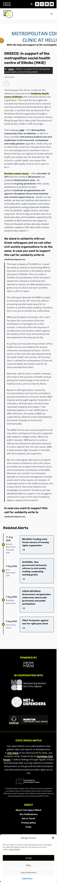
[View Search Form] (31, 4)
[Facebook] (47, 4)
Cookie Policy (27, 878)
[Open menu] (51, 14)
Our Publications (29, 814)
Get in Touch (28, 818)
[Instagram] (42, 4)
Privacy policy (28, 822)
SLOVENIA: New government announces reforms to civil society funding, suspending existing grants (34, 568)
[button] (53, 837)
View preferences (28, 872)
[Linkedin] (37, 4)
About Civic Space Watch (28, 810)
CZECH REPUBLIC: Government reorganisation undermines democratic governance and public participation (36, 597)
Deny (28, 865)
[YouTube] (52, 4)
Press (28, 826)
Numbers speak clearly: (16, 173)
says (21, 130)
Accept (29, 858)
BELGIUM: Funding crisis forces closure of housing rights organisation (35, 542)
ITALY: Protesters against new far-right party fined (35, 622)
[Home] (6, 69)
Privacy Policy (14, 849)
